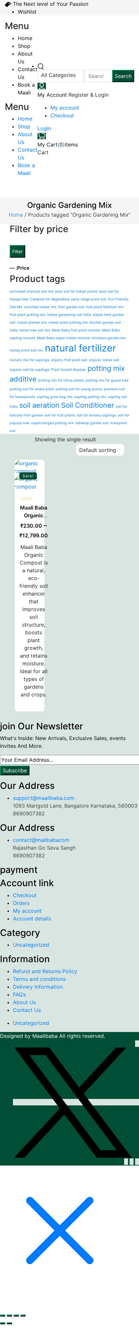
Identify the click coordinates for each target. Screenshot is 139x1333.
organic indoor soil (104, 360)
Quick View (34, 510)
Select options (34, 469)
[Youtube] (137, 1161)
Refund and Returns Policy (45, 971)
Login (44, 128)
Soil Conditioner (87, 405)
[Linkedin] (126, 1161)
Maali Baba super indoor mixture (63, 338)
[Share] (16, 1316)
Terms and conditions (39, 979)
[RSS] (132, 1161)
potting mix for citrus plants (61, 380)
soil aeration (39, 405)
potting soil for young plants (79, 389)
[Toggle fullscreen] (9, 1316)
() (57, 144)
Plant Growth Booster (68, 370)
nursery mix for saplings (29, 360)
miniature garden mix (108, 338)
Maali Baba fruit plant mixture (76, 330)
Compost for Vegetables (50, 299)
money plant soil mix (26, 350)
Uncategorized (31, 944)
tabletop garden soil (92, 423)
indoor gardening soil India (69, 315)
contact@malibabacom (41, 840)
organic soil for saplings (29, 370)
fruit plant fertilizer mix (105, 307)
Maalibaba (45, 1036)
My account (64, 107)
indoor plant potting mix (68, 322)
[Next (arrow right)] (9, 1323)
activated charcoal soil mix (32, 291)
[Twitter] (76, 1102)
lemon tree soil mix (34, 330)
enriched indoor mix (40, 307)
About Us (24, 1002)
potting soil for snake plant (32, 389)
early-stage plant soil (88, 299)
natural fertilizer (80, 348)
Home (25, 38)
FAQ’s (19, 994)
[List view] (27, 439)
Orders (21, 903)
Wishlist (27, 11)
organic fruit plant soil (69, 360)
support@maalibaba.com (43, 798)
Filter (17, 251)
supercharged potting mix (52, 423)
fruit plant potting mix (28, 315)
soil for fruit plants (60, 415)
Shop (24, 46)
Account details (32, 918)
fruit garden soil (71, 307)
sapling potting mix (90, 397)
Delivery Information (38, 987)
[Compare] (34, 496)
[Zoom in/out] (2, 1316)
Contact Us (27, 1010)
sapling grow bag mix (55, 397)
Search (123, 76)
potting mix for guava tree (107, 380)
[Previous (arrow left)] (2, 1323)
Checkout (62, 115)
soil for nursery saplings (96, 415)
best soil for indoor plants (76, 291)
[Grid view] (18, 439)
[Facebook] (137, 1043)
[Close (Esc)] (23, 1316)
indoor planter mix (32, 322)
